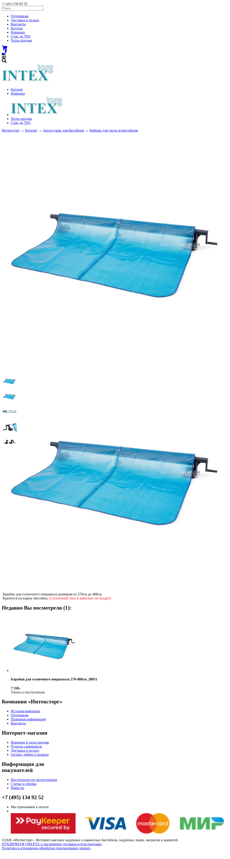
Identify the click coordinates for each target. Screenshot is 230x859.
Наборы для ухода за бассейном (113, 130)
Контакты (18, 24)
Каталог (17, 28)
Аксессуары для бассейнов (63, 130)
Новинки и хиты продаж (30, 742)
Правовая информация (28, 719)
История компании (25, 711)
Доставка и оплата (25, 20)
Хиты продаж (21, 40)
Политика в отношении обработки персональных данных (46, 848)
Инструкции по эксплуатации (34, 780)
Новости (17, 788)
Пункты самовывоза (26, 746)
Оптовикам (19, 16)
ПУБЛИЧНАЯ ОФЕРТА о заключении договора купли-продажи (52, 844)
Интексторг (11, 130)
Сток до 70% (20, 36)
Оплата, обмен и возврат (30, 754)
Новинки (18, 32)
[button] (9, 380)
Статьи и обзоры (23, 784)
